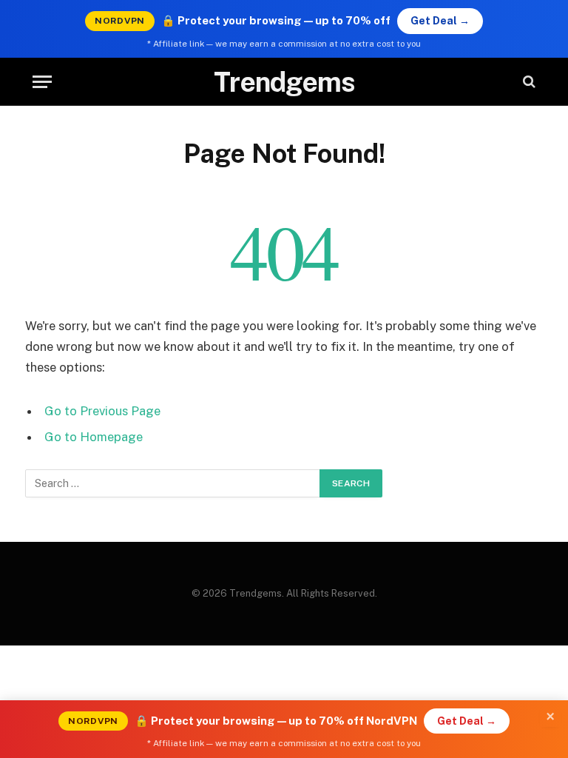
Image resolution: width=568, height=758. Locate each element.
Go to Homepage (93, 436)
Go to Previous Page (102, 410)
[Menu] (42, 81)
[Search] (527, 81)
